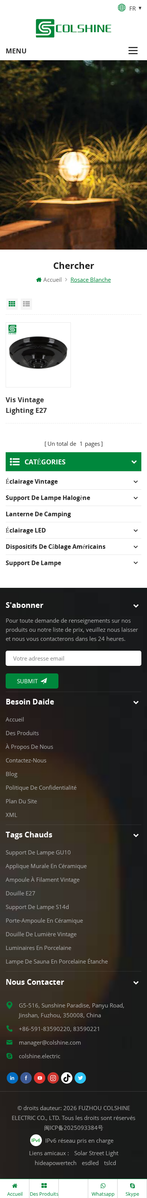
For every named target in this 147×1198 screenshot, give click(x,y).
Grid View (12, 304)
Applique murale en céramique (46, 866)
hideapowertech (56, 1163)
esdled (90, 1163)
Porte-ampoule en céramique (44, 920)
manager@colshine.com (50, 1042)
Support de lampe (33, 563)
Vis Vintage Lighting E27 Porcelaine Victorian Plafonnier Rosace (36, 405)
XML (11, 814)
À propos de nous (29, 746)
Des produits (22, 733)
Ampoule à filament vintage (43, 879)
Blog (11, 774)
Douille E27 (20, 893)
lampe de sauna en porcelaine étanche (57, 961)
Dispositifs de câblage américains (56, 546)
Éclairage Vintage (32, 481)
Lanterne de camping (38, 514)
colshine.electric (39, 1056)
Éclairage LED (26, 530)
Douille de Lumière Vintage (41, 934)
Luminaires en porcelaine (38, 947)
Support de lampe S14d (37, 907)
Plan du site (21, 801)
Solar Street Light (96, 1153)
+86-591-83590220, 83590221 (59, 1028)
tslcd (110, 1163)
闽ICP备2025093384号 (73, 1127)
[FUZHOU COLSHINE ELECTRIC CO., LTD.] (73, 28)
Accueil (52, 279)
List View (26, 304)
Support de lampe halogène (48, 498)
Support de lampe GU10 (38, 852)
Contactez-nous (26, 760)
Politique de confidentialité (41, 787)
